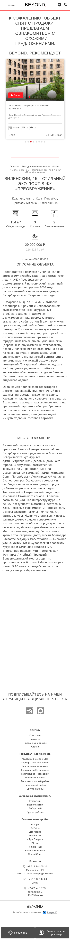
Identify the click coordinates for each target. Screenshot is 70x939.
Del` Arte (35, 828)
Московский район (35, 777)
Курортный (35, 801)
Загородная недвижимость (35, 795)
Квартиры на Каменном (35, 766)
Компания (35, 735)
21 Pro (35, 843)
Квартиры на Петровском (35, 773)
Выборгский (35, 808)
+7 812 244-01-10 (37, 866)
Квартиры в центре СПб (35, 758)
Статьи (35, 746)
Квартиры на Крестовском (35, 762)
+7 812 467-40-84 (37, 879)
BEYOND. (35, 730)
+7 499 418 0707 (37, 888)
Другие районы (35, 788)
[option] (40, 99)
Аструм (35, 824)
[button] (35, 97)
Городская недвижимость (35, 753)
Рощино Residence (35, 850)
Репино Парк (35, 846)
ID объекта (28, 259)
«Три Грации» (35, 839)
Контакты (35, 739)
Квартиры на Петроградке (35, 770)
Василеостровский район (35, 781)
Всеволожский (35, 804)
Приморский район (35, 785)
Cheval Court (35, 854)
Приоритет (35, 835)
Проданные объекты (35, 743)
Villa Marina (35, 831)
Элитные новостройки (35, 819)
